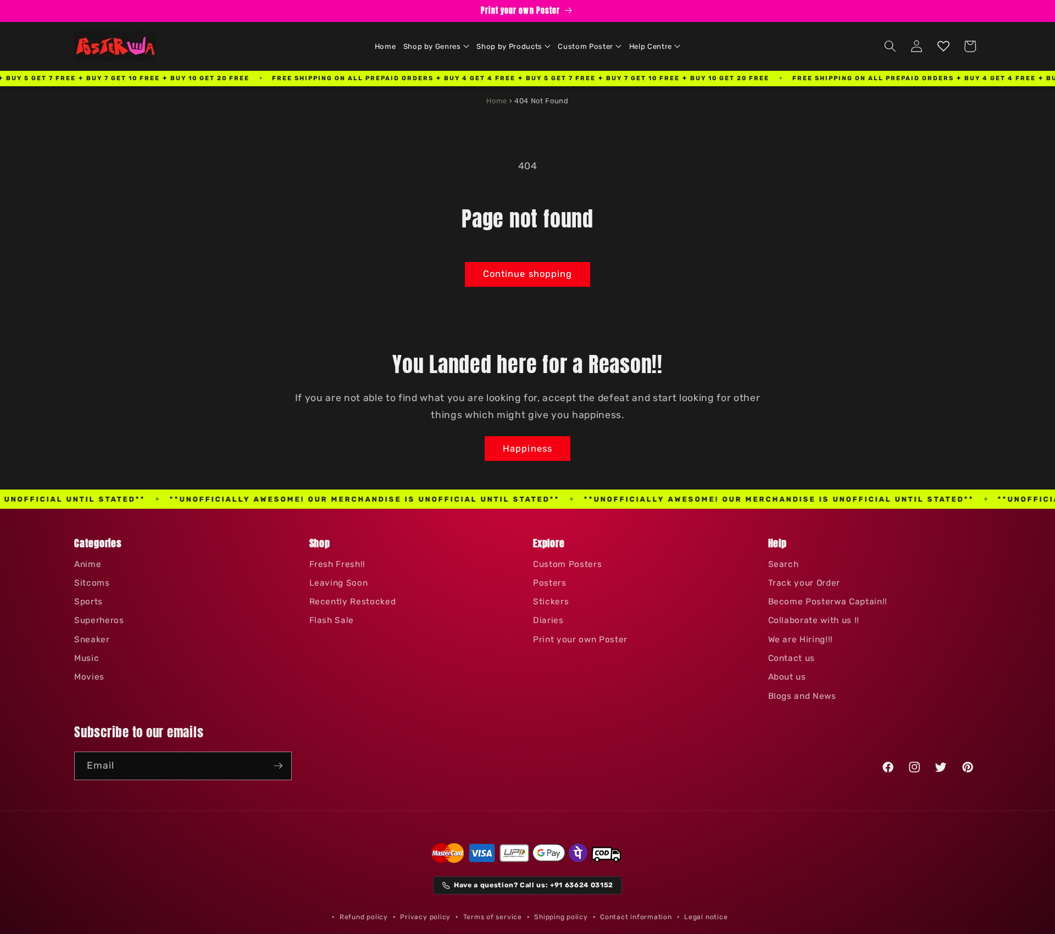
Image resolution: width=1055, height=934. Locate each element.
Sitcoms (92, 583)
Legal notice (706, 917)
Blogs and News (802, 696)
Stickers (551, 602)
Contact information (636, 917)
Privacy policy (425, 917)
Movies (89, 677)
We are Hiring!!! (801, 639)
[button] (436, 46)
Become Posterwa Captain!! (828, 602)
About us (787, 677)
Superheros (99, 620)
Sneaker (92, 639)
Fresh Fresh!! (337, 564)
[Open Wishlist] (943, 46)
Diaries (548, 620)
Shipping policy (561, 917)
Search (783, 564)
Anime (87, 564)
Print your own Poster (580, 639)
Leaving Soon (338, 583)
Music (86, 658)
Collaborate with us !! (814, 620)
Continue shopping (528, 274)
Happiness (527, 448)
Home (496, 101)
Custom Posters (567, 564)
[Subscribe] (278, 766)
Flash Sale (331, 620)
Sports (88, 602)
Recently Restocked (352, 602)
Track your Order (804, 583)
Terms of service (492, 917)
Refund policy (364, 917)
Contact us (791, 658)
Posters (550, 583)
